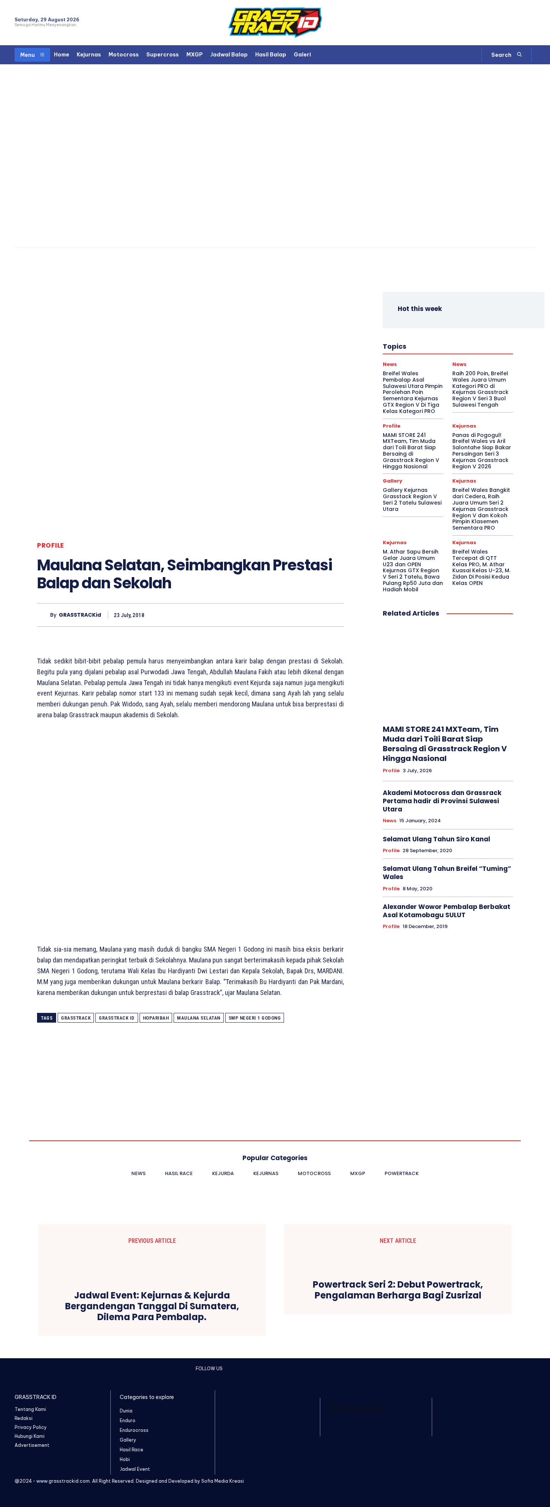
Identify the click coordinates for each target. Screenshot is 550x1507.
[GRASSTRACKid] (43, 615)
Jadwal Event (458, 331)
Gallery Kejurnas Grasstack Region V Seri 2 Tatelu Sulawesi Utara (412, 499)
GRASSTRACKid (80, 615)
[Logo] (275, 22)
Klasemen (469, 338)
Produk (417, 351)
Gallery (392, 480)
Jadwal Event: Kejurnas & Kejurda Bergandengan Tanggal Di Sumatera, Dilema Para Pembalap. (152, 1306)
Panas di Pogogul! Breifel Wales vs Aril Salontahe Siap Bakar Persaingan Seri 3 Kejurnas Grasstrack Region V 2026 (481, 450)
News (426, 344)
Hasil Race (405, 331)
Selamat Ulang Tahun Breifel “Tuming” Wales (447, 872)
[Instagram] (504, 22)
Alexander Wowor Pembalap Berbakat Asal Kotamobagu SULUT (446, 910)
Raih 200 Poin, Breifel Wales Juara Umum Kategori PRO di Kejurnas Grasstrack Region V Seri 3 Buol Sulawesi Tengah (480, 389)
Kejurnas (440, 338)
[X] (283, 614)
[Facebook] (491, 22)
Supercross (469, 351)
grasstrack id (117, 1018)
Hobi (430, 331)
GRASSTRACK (76, 1018)
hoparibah (156, 1018)
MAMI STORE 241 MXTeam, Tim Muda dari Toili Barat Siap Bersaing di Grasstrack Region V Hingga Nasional (411, 450)
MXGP (404, 344)
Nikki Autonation (460, 344)
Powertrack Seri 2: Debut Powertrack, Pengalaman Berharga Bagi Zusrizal (398, 1290)
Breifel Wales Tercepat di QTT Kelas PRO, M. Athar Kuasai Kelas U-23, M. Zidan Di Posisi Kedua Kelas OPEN (481, 567)
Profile (50, 545)
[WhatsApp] (530, 22)
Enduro (445, 324)
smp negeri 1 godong (255, 1018)
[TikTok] (517, 22)
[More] (336, 614)
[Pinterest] (301, 614)
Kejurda (414, 338)
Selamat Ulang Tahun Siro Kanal (436, 839)
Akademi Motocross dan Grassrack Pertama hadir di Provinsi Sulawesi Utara (442, 801)
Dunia (423, 324)
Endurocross (475, 324)
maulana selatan (198, 1018)
